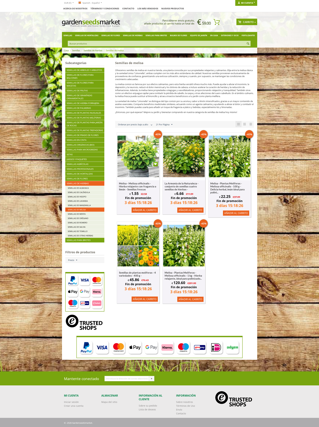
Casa (66, 50)
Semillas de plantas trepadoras (85, 130)
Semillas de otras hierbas (80, 235)
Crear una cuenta (73, 405)
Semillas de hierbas (133, 35)
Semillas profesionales (80, 168)
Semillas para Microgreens (82, 149)
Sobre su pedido (148, 405)
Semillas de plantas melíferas (84, 117)
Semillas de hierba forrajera (83, 103)
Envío (179, 409)
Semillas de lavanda (78, 201)
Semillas (67, 35)
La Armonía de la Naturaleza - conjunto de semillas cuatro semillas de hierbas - (182, 186)
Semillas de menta (77, 214)
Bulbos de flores (178, 35)
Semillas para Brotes (156, 35)
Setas (70, 154)
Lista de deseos (147, 409)
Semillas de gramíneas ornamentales (79, 97)
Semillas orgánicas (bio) (80, 144)
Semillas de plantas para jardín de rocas (85, 124)
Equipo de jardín (198, 35)
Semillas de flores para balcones (80, 76)
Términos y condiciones (105, 8)
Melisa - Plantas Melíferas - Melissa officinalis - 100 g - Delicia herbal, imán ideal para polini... (227, 188)
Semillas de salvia (76, 227)
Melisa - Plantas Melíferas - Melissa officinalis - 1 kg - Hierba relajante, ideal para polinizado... (183, 275)
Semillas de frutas (77, 90)
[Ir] (151, 378)
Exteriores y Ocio (230, 35)
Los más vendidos (147, 8)
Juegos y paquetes (77, 159)
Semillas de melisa (77, 209)
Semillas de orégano (78, 218)
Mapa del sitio (109, 402)
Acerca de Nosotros (75, 8)
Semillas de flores (110, 35)
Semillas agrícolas (77, 164)
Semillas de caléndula (79, 192)
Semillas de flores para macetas (80, 84)
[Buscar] (248, 44)
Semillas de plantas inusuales (84, 112)
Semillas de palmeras (79, 108)
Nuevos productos (172, 8)
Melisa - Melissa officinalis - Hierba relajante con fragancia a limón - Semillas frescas (137, 186)
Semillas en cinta (76, 139)
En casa (214, 35)
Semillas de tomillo (78, 231)
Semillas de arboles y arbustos (84, 70)
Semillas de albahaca (78, 188)
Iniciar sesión (71, 402)
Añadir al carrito (145, 210)
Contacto (128, 8)
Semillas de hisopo (77, 196)
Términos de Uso (185, 405)
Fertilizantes (248, 35)
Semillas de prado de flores (83, 135)
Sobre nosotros (184, 402)
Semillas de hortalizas (86, 35)
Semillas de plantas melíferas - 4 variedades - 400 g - (137, 274)
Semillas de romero (77, 222)
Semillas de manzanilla (79, 205)
